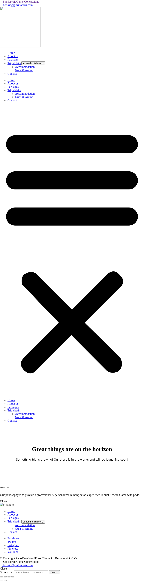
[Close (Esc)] (12, 576)
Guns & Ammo (24, 97)
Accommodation (25, 93)
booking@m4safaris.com (17, 5)
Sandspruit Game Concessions (20, 1)
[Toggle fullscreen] (5, 576)
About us (13, 83)
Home (11, 80)
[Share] (9, 576)
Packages (13, 86)
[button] (72, 250)
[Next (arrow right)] (5, 580)
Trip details (14, 90)
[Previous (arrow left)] (1, 580)
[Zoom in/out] (1, 576)
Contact (12, 100)
